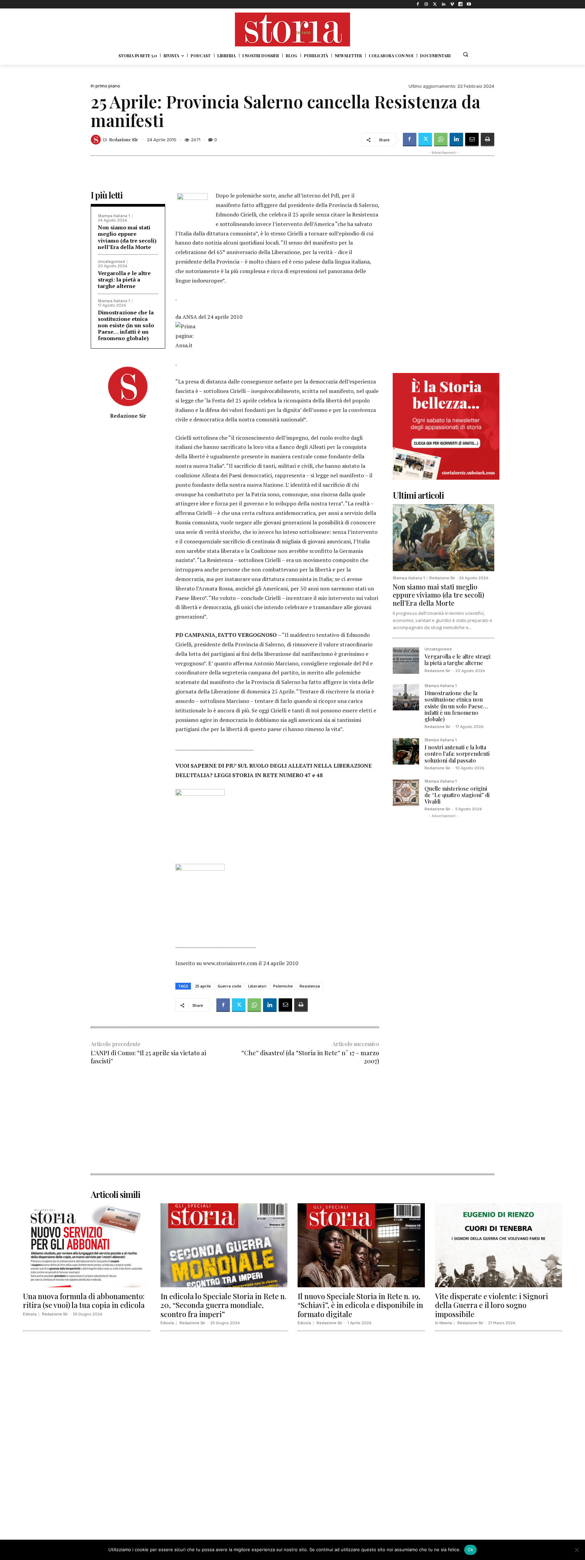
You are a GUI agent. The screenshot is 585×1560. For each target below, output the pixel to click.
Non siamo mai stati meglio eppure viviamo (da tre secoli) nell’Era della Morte (127, 237)
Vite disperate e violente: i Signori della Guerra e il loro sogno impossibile (491, 1305)
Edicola (30, 1314)
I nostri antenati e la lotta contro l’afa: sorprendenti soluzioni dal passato (457, 754)
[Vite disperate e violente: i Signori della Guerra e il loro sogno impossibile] (498, 1245)
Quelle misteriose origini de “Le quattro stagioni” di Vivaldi (457, 795)
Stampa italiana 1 (114, 216)
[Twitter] (435, 4)
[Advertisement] (235, 1126)
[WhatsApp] (441, 139)
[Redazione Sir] (97, 139)
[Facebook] (418, 4)
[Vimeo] (452, 4)
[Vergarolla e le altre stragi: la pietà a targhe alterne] (406, 660)
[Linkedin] (443, 4)
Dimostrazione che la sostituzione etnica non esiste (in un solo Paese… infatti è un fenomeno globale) (126, 325)
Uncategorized (111, 262)
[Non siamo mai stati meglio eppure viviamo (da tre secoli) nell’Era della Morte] (443, 537)
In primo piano (105, 86)
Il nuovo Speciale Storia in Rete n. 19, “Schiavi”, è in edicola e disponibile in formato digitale (360, 1305)
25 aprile (203, 986)
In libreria (443, 1323)
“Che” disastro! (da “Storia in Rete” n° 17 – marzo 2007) (310, 1057)
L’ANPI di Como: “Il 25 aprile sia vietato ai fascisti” (148, 1057)
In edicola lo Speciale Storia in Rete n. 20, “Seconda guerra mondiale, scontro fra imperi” (223, 1305)
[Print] (487, 139)
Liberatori (257, 986)
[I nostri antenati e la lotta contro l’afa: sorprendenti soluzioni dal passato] (406, 751)
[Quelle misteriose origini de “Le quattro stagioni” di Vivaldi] (406, 792)
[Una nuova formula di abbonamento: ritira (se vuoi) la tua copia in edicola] (86, 1245)
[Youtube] (469, 4)
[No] (576, 1549)
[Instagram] (426, 4)
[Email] (472, 139)
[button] (465, 54)
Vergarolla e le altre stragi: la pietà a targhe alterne (124, 279)
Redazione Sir (123, 139)
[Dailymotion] (460, 4)
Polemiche (283, 986)
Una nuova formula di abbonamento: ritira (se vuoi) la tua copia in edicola (84, 1300)
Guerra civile (229, 986)
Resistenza (310, 986)
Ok (471, 1549)
